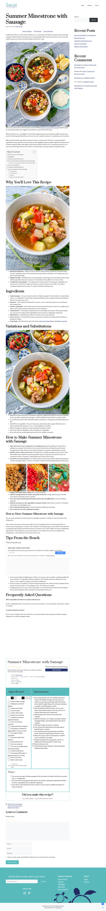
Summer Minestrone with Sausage (17, 169)
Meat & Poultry (12, 804)
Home (82, 5)
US (12, 698)
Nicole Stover (18, 675)
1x (23, 698)
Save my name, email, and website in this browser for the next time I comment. (31, 857)
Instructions (14, 173)
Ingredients (11, 156)
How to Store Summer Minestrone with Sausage (23, 163)
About (97, 5)
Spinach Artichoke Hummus (15, 806)
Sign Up (43, 881)
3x (29, 698)
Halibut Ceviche (90, 78)
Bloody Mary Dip (79, 38)
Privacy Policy (47, 907)
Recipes (90, 5)
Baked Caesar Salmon (13, 807)
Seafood (60, 882)
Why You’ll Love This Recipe (16, 154)
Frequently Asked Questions (16, 167)
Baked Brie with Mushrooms (83, 41)
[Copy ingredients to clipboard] (23, 692)
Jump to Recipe (27, 31)
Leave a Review (48, 31)
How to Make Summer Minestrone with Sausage (21, 161)
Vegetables (19, 804)
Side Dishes (61, 887)
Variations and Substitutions (16, 159)
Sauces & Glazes (63, 889)
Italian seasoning (61, 321)
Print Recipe (37, 31)
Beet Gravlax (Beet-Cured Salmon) (85, 35)
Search (76, 17)
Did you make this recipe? (17, 177)
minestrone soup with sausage (49, 127)
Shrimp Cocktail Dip (80, 44)
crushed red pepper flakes (46, 321)
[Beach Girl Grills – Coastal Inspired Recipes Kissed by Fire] (12, 5)
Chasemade (59, 907)
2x (26, 698)
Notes (12, 175)
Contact (86, 882)
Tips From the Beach (13, 165)
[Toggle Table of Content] (33, 152)
